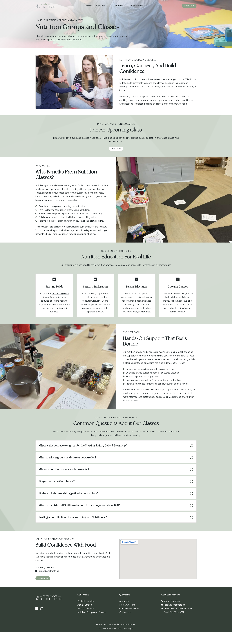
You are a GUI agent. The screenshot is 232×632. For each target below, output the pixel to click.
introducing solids (60, 293)
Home (89, 5)
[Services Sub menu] (107, 6)
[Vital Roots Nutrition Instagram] (41, 609)
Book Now (189, 6)
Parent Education (136, 286)
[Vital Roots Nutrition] (45, 6)
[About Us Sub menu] (125, 6)
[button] (116, 445)
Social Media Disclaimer (118, 624)
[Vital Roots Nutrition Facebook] (36, 609)
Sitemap (132, 624)
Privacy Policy (101, 624)
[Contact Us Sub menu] (145, 6)
